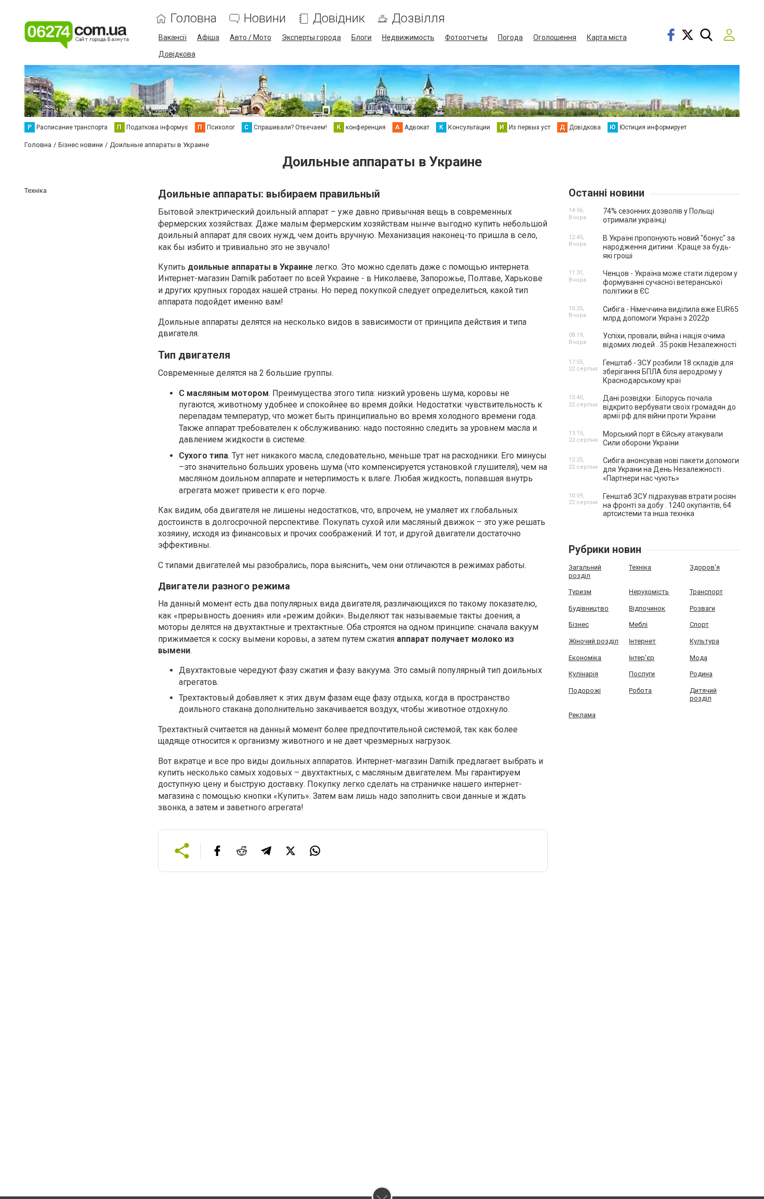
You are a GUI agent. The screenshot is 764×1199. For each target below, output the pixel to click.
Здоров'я (705, 567)
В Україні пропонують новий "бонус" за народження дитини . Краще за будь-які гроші (669, 247)
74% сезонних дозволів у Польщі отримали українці (658, 215)
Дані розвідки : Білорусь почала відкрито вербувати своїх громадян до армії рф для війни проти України (669, 407)
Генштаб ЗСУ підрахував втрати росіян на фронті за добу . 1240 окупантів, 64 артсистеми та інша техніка (669, 505)
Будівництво (589, 608)
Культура (704, 641)
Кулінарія (583, 674)
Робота (640, 690)
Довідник (339, 18)
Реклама (582, 715)
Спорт (699, 624)
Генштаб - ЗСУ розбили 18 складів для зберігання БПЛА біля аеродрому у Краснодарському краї (668, 372)
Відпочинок (647, 608)
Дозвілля (418, 18)
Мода (698, 658)
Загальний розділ (585, 571)
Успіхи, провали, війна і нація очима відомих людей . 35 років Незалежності (669, 340)
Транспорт (706, 592)
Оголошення (554, 37)
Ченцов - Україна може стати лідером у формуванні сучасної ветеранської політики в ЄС (670, 282)
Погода (510, 37)
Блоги (361, 37)
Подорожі (585, 690)
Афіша (208, 37)
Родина (701, 674)
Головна (193, 18)
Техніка (640, 567)
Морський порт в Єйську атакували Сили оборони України (663, 438)
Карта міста (607, 37)
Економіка (585, 658)
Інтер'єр (641, 658)
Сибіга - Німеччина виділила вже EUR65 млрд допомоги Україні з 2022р (671, 313)
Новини (265, 18)
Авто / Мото (250, 37)
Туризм (580, 592)
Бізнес (579, 624)
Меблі (638, 624)
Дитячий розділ (703, 695)
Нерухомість (649, 592)
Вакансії (173, 37)
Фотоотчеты (466, 37)
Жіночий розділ (593, 641)
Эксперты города (311, 37)
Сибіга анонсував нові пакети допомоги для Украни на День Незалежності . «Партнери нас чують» (671, 469)
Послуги (642, 674)
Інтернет (642, 641)
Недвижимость (408, 37)
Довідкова (177, 54)
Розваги (702, 608)
